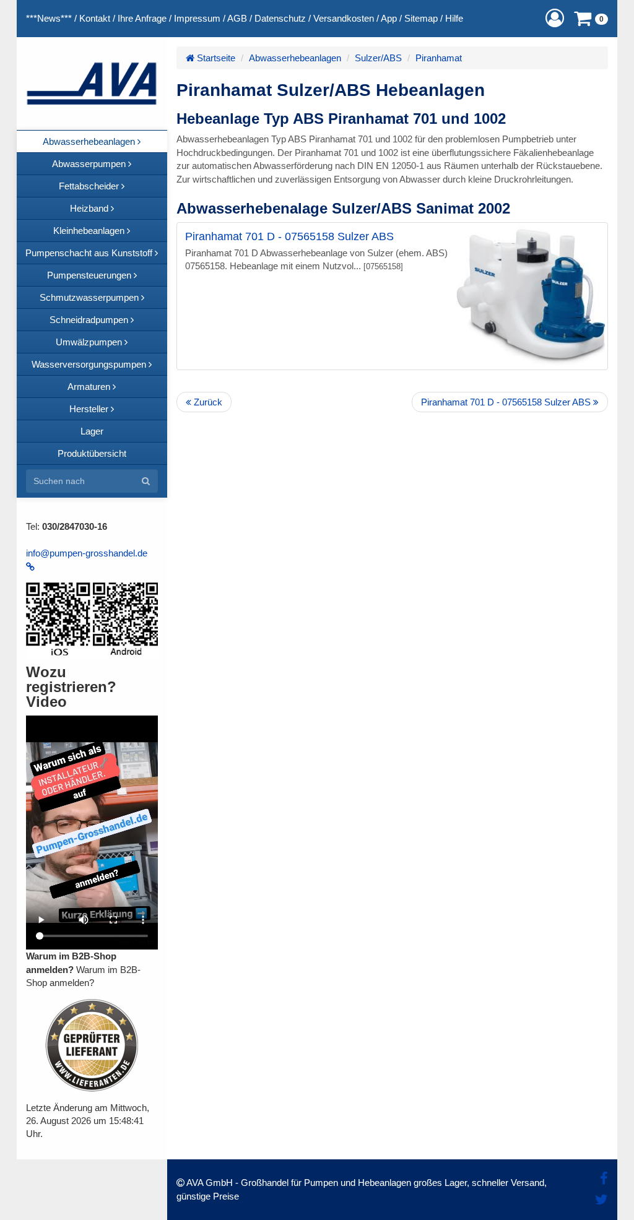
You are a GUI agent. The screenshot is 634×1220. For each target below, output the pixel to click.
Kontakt (94, 18)
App (389, 18)
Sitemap (421, 18)
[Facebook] (604, 1179)
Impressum (197, 18)
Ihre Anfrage (142, 18)
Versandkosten (343, 18)
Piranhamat (438, 58)
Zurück (206, 402)
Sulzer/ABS (378, 58)
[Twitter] (601, 1200)
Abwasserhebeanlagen (295, 58)
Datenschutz (280, 18)
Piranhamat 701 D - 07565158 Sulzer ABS (289, 236)
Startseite (214, 58)
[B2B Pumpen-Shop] (92, 83)
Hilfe (454, 18)
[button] (554, 18)
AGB (237, 18)
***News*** (49, 18)
